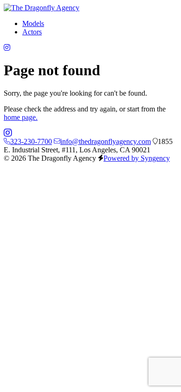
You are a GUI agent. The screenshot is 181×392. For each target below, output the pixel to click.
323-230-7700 (31, 141)
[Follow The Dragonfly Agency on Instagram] (7, 48)
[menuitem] (33, 23)
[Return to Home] (41, 8)
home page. (21, 117)
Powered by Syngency (136, 158)
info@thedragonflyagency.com (105, 141)
